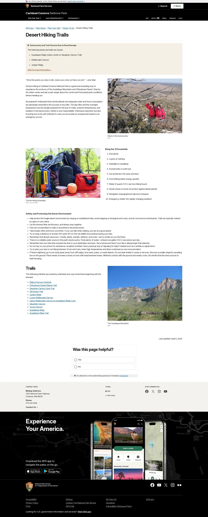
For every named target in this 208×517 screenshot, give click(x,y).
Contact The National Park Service (81, 503)
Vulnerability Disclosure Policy (119, 506)
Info (147, 18)
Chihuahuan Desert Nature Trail (43, 285)
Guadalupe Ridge (37, 310)
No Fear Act (111, 499)
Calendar (172, 18)
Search (163, 6)
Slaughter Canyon (37, 304)
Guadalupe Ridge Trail (39, 313)
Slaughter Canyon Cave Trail (42, 288)
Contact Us (31, 407)
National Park (46, 13)
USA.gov (150, 499)
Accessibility (31, 499)
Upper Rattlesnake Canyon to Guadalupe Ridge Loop (53, 301)
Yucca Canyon (36, 307)
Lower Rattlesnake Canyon (41, 297)
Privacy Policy (32, 503)
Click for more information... (39, 70)
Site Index (111, 395)
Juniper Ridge (35, 294)
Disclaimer (110, 503)
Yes (79, 359)
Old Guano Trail (36, 291)
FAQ (108, 391)
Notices (69, 499)
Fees (180, 18)
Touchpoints (124, 376)
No (79, 366)
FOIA (28, 506)
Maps (164, 18)
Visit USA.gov (84, 511)
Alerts (155, 18)
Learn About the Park (54, 18)
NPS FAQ (70, 506)
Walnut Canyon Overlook (40, 282)
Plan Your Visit (33, 18)
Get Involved (73, 18)
